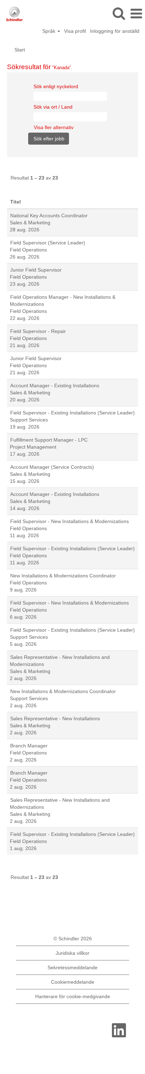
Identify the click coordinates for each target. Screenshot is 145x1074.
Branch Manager (29, 745)
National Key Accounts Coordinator (49, 215)
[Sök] (118, 13)
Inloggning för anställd (114, 31)
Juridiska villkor (72, 953)
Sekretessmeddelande (72, 967)
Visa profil (75, 31)
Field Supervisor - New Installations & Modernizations (69, 521)
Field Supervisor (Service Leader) (47, 242)
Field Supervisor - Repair (38, 331)
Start (19, 50)
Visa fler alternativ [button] (54, 127)
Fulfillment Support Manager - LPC (49, 440)
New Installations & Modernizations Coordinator (63, 575)
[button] (136, 14)
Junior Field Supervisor (36, 270)
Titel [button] (15, 202)
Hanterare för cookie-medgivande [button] (72, 996)
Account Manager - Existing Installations (54, 385)
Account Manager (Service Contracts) (52, 467)
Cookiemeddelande (72, 982)
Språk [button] (49, 31)
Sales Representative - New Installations (55, 718)
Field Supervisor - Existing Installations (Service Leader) (72, 412)
